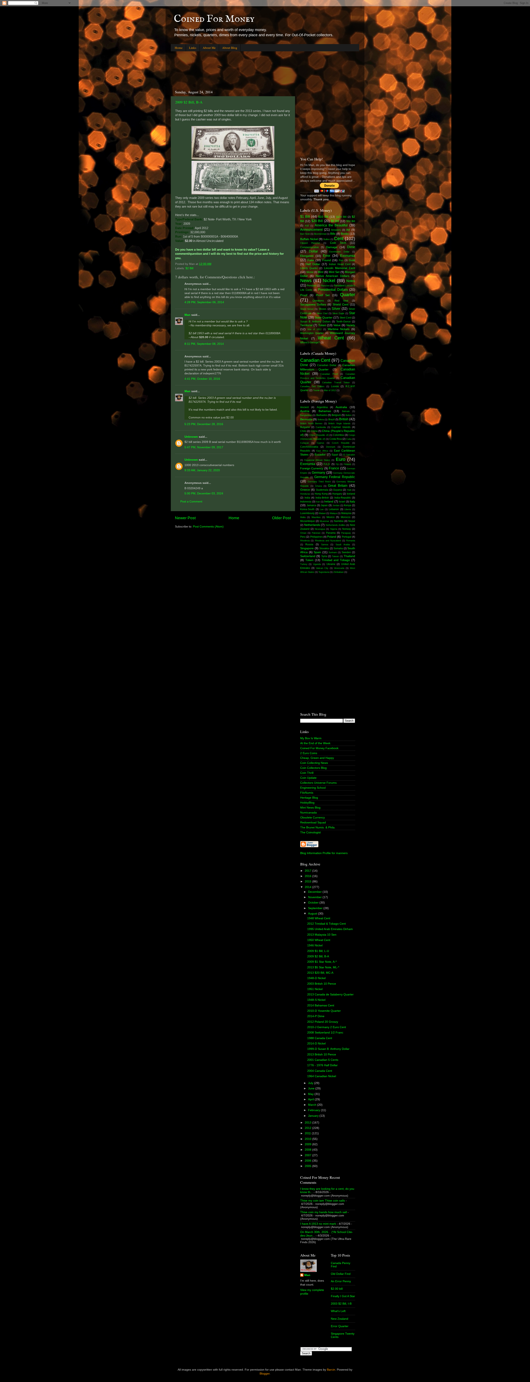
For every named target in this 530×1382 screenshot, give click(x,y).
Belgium (336, 415)
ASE (307, 225)
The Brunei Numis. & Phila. (317, 827)
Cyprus (320, 443)
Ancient (304, 407)
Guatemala (322, 489)
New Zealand (339, 1318)
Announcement (311, 229)
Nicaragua (320, 529)
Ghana (318, 486)
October (313, 902)
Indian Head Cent (340, 264)
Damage (331, 247)
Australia (341, 407)
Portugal (346, 536)
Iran (318, 501)
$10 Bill (323, 216)
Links (192, 48)
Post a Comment (191, 501)
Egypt (335, 454)
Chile (303, 431)
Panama (331, 532)
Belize (349, 415)
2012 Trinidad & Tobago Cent (326, 923)
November (315, 897)
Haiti (349, 490)
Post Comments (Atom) (208, 526)
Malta (303, 517)
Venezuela (339, 568)
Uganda (317, 564)
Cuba (349, 439)
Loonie (335, 386)
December (315, 891)
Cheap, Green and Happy (317, 757)
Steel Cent (345, 317)
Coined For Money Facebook (319, 748)
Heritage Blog (309, 797)
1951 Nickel (315, 989)
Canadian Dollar (327, 365)
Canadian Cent (315, 360)
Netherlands (312, 524)
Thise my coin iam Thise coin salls (322, 1200)
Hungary (337, 493)
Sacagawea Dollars (313, 304)
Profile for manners (335, 853)
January (313, 1115)
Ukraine (330, 564)
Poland (331, 536)
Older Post (281, 518)
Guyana (337, 489)
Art (348, 229)
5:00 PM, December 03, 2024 (203, 493)
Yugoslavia (323, 572)
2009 (308, 1144)
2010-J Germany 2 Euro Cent (326, 1027)
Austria (304, 411)
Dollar (313, 251)
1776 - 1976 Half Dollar (322, 1065)
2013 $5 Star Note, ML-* (323, 967)
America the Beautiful (331, 225)
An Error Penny (341, 1281)
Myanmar (324, 521)
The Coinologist (310, 832)
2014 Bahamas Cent (320, 1005)
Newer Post (185, 518)
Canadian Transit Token (336, 382)
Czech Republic (341, 443)
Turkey (303, 564)
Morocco (346, 517)
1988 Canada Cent (319, 1038)
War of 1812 (314, 329)
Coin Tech (338, 242)
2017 (308, 870)
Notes (350, 281)
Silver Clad (322, 313)
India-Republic (342, 497)
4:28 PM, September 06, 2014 (204, 302)
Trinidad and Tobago (336, 560)
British (343, 419)
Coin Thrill (306, 772)
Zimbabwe (338, 572)
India (307, 497)
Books (345, 233)
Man (187, 314)
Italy (352, 501)
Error (326, 255)
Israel (342, 501)
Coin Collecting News (314, 762)
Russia (309, 544)
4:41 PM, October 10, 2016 (202, 378)
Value (337, 325)
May (311, 1094)
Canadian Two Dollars (312, 386)
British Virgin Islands (339, 423)
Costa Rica (335, 438)
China (314, 431)
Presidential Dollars (333, 289)
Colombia (338, 435)
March (312, 1104)
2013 (308, 1122)
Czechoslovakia (309, 446)
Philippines (316, 536)
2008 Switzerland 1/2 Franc (325, 1032)
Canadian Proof (329, 374)
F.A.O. (327, 464)
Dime (351, 247)
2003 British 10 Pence (321, 983)
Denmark (330, 447)
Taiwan (335, 556)
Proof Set (323, 295)
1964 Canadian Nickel (321, 1076)
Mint (320, 272)
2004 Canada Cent (319, 1070)
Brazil (331, 419)
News (306, 280)
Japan (324, 505)
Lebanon (334, 509)
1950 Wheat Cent (318, 940)
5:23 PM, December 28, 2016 (203, 424)
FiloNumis (306, 792)
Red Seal (341, 300)
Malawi (322, 513)
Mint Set (334, 272)
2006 (308, 1160)
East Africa (322, 450)
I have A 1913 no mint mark (318, 1223)
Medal (309, 272)
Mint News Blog (310, 807)
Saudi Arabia (343, 544)
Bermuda (306, 419)
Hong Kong (321, 493)
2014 (308, 887)
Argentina (322, 407)
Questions (318, 300)
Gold (352, 260)
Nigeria (333, 529)
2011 (308, 1133)
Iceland (351, 493)
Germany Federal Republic (334, 477)
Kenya (347, 505)
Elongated (306, 255)
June (311, 1088)
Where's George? (310, 342)
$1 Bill (305, 216)
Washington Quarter (312, 333)
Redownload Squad (313, 822)
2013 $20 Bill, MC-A (320, 972)
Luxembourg (307, 513)
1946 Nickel (315, 945)
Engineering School (313, 787)
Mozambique (307, 521)
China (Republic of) (319, 435)
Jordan (336, 505)
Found (326, 260)
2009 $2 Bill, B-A (188, 102)
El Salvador (349, 454)
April (311, 1099)
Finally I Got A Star (343, 1296)
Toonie (316, 390)
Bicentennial (320, 234)
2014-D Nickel (316, 1043)
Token (322, 325)
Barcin (331, 1369)
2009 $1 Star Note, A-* (322, 961)
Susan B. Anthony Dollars (315, 321)
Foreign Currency (311, 468)
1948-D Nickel (316, 978)
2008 (308, 1149)
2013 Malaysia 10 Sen (321, 934)
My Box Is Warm (311, 738)
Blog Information (311, 853)
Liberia (347, 509)
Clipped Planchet (310, 243)
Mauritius (316, 517)
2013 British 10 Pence (321, 1054)
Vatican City (322, 568)
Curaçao (304, 443)
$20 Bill (317, 221)
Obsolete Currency (312, 817)
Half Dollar (313, 264)
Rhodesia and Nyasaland (328, 540)
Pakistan (316, 533)
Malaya (333, 513)
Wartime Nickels (339, 329)
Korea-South (307, 509)
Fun (341, 260)
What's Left (338, 1311)
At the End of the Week (315, 743)
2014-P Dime (315, 1016)
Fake (310, 260)
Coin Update (308, 777)
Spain (317, 552)
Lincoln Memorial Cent (339, 268)
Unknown (191, 436)
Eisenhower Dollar (339, 251)
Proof (303, 295)
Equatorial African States (317, 460)
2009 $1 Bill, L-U (318, 951)
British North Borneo (311, 423)
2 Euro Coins (308, 753)
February (314, 1110)
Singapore (307, 548)
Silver (336, 308)
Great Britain (337, 485)
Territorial (306, 325)
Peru (303, 536)
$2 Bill (189, 268)
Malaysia (346, 513)
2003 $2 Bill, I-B (341, 1303)
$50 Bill (350, 221)
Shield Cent (340, 304)
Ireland (328, 501)
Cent (338, 238)
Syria (324, 556)
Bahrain (346, 411)
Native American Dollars (332, 276)
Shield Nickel (306, 309)
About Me (209, 48)
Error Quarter (339, 1326)
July (311, 1083)
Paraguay (346, 533)
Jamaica (311, 505)
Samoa (324, 544)
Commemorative (309, 247)
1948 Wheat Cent (318, 918)
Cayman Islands (341, 427)
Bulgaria (305, 427)
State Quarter (323, 317)
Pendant (311, 285)
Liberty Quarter (309, 268)
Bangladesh (306, 415)
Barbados (321, 415)
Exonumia (347, 255)
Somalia (338, 548)
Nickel (329, 280)
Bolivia (321, 419)
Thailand (349, 556)
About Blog (229, 48)
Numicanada (308, 812)
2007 (308, 1155)
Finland (347, 464)
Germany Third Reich (319, 481)
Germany (318, 472)
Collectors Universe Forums (318, 782)
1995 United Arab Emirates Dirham (330, 929)
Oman (303, 533)
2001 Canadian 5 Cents (322, 1059)
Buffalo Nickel (309, 239)
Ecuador (320, 454)
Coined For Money (214, 19)
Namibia (338, 521)
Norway (346, 529)
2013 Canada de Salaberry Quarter (330, 994)
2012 (308, 1128)
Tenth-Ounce (343, 321)
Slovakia (324, 548)
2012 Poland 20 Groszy (322, 1021)
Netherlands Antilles (336, 525)
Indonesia (305, 501)
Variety (350, 325)
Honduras (305, 494)
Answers (336, 229)
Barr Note (305, 234)
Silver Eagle (338, 313)
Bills (332, 233)
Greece (305, 489)
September (315, 908)
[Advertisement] (246, 67)
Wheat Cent (331, 337)
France (334, 468)
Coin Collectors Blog (313, 767)
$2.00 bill (337, 1288)
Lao (322, 509)
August (313, 913)
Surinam (333, 552)
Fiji (337, 464)
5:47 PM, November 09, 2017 (203, 447)
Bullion (326, 239)
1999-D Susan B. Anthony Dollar (328, 1048)
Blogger (265, 1373)
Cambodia (321, 427)
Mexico (330, 517)
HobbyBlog (307, 802)
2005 (308, 1166)
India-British (322, 497)
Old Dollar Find (341, 1273)
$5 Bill (335, 221)
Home (179, 48)
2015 (308, 881)
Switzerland (307, 556)
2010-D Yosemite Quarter (324, 1010)
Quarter (347, 294)
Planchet (325, 285)
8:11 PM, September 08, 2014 (204, 343)
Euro (340, 459)
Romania (350, 540)
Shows (322, 309)
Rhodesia (305, 540)
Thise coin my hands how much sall (323, 1212)
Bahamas (325, 411)
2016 (308, 876)
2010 (308, 1138)
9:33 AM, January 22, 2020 (202, 470)
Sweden (346, 552)
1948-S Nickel (316, 999)
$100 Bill (341, 216)
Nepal (351, 521)
